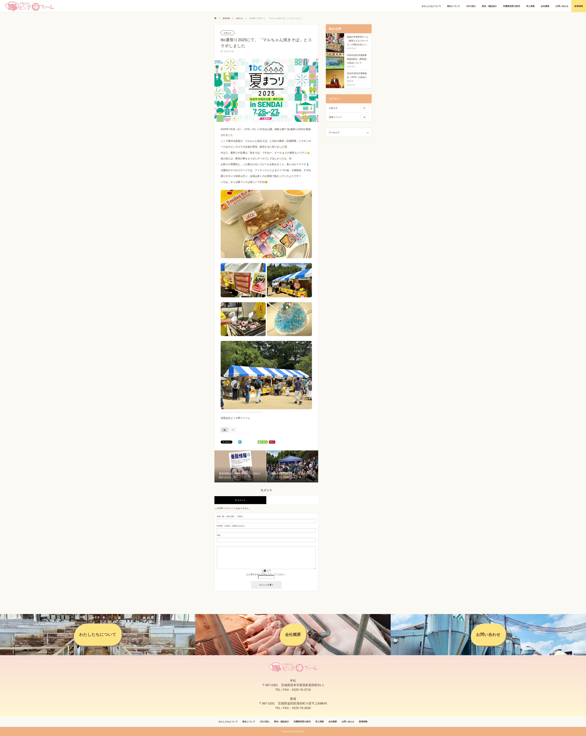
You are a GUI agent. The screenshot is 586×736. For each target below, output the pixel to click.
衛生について (453, 6)
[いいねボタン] (224, 429)
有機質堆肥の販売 (511, 6)
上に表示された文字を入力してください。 (266, 574)
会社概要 (545, 6)
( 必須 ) (230, 516)
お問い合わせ (561, 6)
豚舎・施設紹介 (489, 6)
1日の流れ (471, 6)
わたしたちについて (431, 6)
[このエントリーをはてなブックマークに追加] (239, 443)
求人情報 (530, 6)
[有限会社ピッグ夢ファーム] (29, 6)
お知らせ (227, 33)
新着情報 (578, 6)
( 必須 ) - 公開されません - (231, 526)
